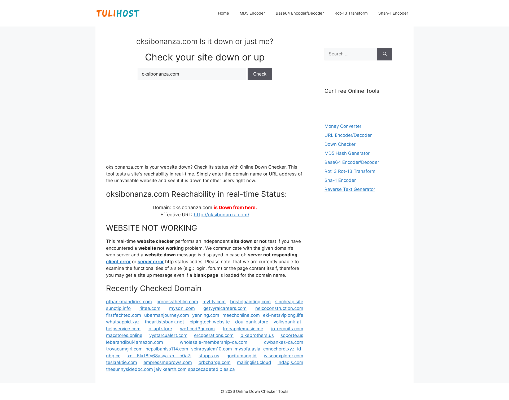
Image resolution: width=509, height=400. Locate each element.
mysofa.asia (247, 348)
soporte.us (291, 335)
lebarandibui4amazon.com (134, 342)
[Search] (384, 54)
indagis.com (290, 362)
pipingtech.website (210, 321)
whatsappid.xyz (122, 321)
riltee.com (149, 308)
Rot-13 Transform (351, 13)
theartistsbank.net (164, 321)
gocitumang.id (241, 355)
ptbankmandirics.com (129, 301)
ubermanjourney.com (166, 315)
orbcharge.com (215, 362)
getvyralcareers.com (225, 308)
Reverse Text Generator (349, 189)
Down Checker (340, 144)
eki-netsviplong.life (283, 315)
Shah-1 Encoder (393, 13)
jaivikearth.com (170, 369)
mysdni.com (182, 308)
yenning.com (205, 315)
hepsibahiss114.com (167, 348)
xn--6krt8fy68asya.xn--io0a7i (159, 355)
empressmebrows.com (167, 362)
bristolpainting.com (250, 301)
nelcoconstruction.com (279, 308)
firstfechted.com (123, 315)
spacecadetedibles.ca (211, 369)
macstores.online (124, 335)
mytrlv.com (214, 301)
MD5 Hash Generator (347, 153)
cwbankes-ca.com (283, 342)
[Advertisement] (204, 121)
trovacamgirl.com (124, 348)
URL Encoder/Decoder (348, 135)
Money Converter (342, 126)
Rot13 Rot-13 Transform (349, 171)
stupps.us (209, 355)
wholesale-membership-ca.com (213, 342)
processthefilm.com (177, 301)
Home (223, 13)
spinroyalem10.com (211, 348)
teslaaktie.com (121, 362)
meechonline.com (241, 315)
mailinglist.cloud (254, 362)
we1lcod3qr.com (197, 328)
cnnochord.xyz (278, 348)
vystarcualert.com (168, 335)
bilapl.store (160, 328)
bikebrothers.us (257, 335)
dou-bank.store (251, 321)
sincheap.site (289, 301)
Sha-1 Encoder (340, 180)
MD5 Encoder (252, 13)
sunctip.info (118, 308)
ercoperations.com (214, 335)
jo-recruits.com (287, 328)
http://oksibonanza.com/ (221, 214)
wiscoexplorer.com (283, 355)
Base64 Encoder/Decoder (300, 13)
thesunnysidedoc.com (129, 369)
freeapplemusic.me (243, 328)
